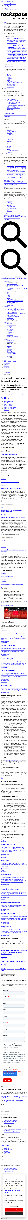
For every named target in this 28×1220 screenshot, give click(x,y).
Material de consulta (9, 408)
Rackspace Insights (17, 168)
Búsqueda (18, 277)
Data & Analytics (11, 106)
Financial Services (11, 131)
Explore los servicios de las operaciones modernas (13, 394)
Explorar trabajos (5, 1145)
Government (10, 139)
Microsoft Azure (11, 85)
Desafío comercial (8, 401)
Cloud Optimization (12, 103)
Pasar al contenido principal (7, 1)
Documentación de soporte (10, 1120)
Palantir (9, 77)
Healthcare (9, 130)
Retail (8, 148)
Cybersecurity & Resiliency (13, 108)
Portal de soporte (8, 1149)
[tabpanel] (14, 1031)
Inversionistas (7, 1152)
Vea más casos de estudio (7, 605)
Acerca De (6, 187)
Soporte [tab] (7, 975)
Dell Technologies (11, 81)
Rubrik (8, 80)
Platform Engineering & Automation (16, 105)
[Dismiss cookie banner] (22, 1177)
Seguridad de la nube (9, 1171)
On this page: (6, 398)
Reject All (14, 1213)
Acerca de (6, 1148)
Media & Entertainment (12, 150)
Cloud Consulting (11, 99)
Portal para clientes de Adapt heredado (13, 1102)
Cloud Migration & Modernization (15, 101)
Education (9, 141)
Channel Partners (11, 206)
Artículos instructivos (9, 1123)
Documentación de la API (10, 1121)
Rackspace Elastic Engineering (14, 760)
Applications (10, 109)
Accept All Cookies (14, 1210)
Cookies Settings (14, 1206)
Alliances (9, 205)
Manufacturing (10, 146)
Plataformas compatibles (10, 407)
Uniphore (9, 78)
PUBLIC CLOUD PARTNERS (15, 82)
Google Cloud (10, 87)
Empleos (6, 1151)
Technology (10, 152)
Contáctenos (4, 278)
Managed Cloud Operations (13, 102)
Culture (8, 202)
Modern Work (10, 110)
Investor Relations (11, 208)
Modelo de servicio (8, 405)
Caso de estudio (8, 404)
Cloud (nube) (7, 372)
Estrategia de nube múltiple (10, 1168)
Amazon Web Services (12, 84)
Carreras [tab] (13, 975)
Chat (2, 778)
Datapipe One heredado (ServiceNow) (13, 1100)
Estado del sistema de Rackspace (12, 1132)
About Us (9, 201)
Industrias (6, 117)
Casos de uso (7, 403)
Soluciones (6, 22)
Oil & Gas (9, 133)
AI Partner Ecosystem (9, 66)
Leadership (9, 204)
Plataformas (6, 88)
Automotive (10, 149)
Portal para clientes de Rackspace (9, 1096)
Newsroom (9, 211)
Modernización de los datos (10, 1169)
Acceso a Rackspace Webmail (14, 1097)
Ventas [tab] (2, 975)
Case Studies (16, 174)
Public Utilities (10, 134)
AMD (8, 74)
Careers (9, 209)
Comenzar (6, 410)
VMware (9, 75)
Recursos (6, 153)
